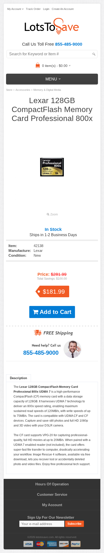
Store (9, 89)
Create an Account (63, 8)
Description (18, 378)
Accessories (22, 89)
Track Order (33, 8)
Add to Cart (54, 312)
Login (46, 8)
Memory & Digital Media (47, 89)
